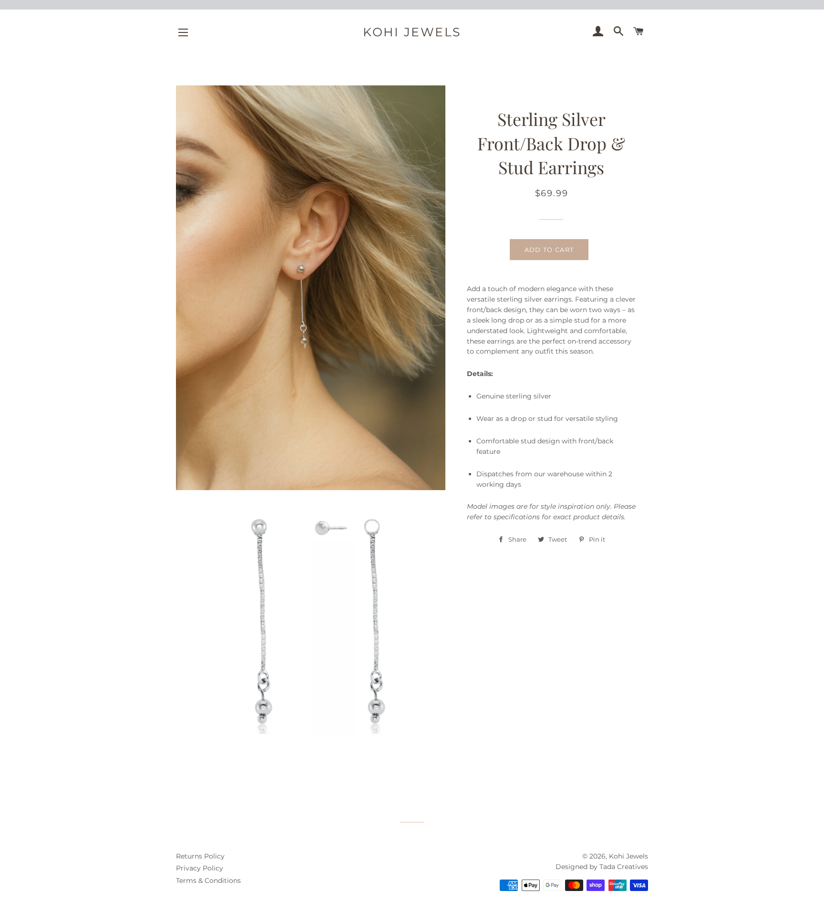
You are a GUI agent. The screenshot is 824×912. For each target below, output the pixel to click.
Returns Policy (200, 856)
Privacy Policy (199, 868)
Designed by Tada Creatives (602, 866)
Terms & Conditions (208, 880)
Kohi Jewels (412, 32)
